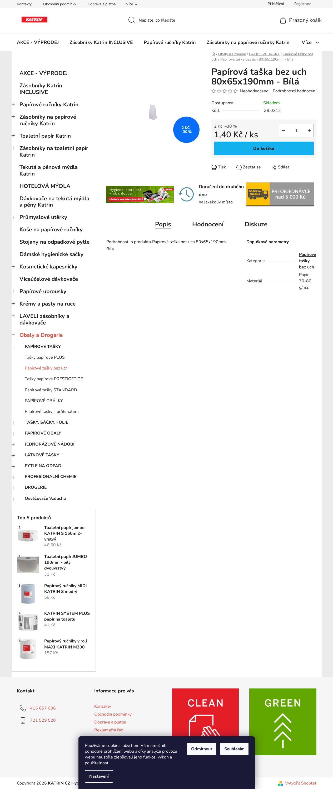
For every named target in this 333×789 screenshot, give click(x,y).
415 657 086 (43, 708)
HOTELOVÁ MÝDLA (44, 186)
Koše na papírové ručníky (51, 229)
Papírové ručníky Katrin (48, 104)
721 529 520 (43, 720)
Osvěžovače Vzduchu (45, 498)
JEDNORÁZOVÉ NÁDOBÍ (49, 444)
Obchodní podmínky (59, 4)
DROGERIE (36, 487)
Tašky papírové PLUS (45, 357)
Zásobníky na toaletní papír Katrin (53, 151)
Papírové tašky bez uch (46, 368)
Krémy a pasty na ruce (47, 303)
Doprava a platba (102, 4)
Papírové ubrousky (42, 291)
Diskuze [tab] (256, 224)
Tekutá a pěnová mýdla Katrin (48, 170)
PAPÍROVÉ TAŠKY (43, 346)
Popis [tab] (163, 224)
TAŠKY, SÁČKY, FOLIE (46, 422)
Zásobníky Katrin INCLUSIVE (40, 89)
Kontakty (24, 4)
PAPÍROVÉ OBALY (43, 433)
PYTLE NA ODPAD (43, 466)
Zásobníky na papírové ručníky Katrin (47, 120)
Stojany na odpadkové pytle (54, 242)
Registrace (302, 3)
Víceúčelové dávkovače (48, 279)
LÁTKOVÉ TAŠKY (42, 455)
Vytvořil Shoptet (300, 783)
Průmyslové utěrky (43, 217)
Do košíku (263, 148)
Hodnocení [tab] (207, 224)
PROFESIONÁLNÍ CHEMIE (51, 477)
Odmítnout (201, 749)
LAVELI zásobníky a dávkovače (44, 319)
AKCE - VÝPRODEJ (43, 73)
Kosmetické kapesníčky (48, 266)
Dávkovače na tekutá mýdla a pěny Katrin (54, 202)
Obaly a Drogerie (41, 335)
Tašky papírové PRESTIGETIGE (54, 379)
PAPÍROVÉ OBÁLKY (44, 401)
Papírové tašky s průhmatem (52, 412)
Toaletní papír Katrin (45, 135)
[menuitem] (38, 42)
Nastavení (99, 776)
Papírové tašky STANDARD (51, 390)
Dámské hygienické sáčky (51, 254)
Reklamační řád (108, 730)
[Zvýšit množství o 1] (310, 130)
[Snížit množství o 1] (283, 130)
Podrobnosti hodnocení (294, 91)
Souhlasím (234, 749)
